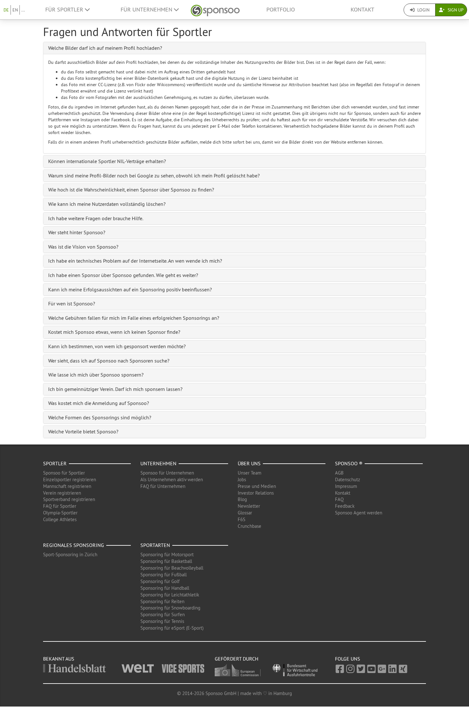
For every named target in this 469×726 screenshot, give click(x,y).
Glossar (245, 513)
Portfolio (280, 9)
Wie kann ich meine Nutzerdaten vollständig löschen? (107, 204)
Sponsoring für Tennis (162, 621)
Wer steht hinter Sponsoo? (76, 232)
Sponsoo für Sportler (64, 473)
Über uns (249, 463)
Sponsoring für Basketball (166, 561)
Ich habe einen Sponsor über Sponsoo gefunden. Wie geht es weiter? (123, 275)
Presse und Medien (257, 486)
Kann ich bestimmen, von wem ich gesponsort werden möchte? (117, 346)
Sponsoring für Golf (160, 581)
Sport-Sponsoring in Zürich (70, 554)
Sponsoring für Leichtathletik (169, 595)
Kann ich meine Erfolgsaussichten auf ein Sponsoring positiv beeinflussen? (130, 289)
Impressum (346, 486)
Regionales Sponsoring (73, 545)
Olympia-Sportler (60, 513)
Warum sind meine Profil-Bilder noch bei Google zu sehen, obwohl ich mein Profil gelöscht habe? (154, 175)
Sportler (55, 463)
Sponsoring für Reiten (162, 601)
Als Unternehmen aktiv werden (171, 479)
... (23, 10)
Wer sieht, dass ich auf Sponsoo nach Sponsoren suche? (108, 360)
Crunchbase (249, 526)
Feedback (344, 506)
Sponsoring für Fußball (163, 575)
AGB (339, 473)
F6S (241, 519)
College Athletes (60, 519)
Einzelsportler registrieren (69, 479)
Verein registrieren (62, 493)
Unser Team (249, 473)
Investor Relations (256, 493)
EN (15, 10)
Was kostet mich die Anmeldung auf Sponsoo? (98, 403)
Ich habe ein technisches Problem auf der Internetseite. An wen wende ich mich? (135, 261)
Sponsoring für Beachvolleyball (171, 568)
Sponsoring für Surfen (162, 614)
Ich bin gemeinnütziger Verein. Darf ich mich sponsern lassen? (115, 389)
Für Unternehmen (147, 9)
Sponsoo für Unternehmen (167, 473)
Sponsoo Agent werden (358, 513)
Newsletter (249, 506)
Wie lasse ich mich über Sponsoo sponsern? (96, 374)
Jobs (242, 479)
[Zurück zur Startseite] (215, 9)
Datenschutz (347, 479)
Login (422, 10)
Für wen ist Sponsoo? (71, 303)
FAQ (339, 499)
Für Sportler (65, 9)
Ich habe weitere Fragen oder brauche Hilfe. (95, 218)
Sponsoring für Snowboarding (170, 608)
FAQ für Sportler (59, 506)
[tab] (234, 48)
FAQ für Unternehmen (162, 486)
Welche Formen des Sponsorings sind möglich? (99, 417)
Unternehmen (158, 463)
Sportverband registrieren (69, 499)
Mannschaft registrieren (67, 486)
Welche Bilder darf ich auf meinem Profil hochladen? (105, 48)
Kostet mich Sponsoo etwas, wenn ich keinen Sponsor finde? (114, 332)
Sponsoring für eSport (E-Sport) (172, 628)
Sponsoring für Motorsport (167, 554)
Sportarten (155, 545)
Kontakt (362, 9)
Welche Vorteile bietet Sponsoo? (83, 431)
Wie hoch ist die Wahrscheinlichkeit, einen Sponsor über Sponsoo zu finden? (131, 189)
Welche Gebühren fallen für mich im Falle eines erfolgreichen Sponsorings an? (133, 318)
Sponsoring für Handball (164, 588)
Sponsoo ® (348, 463)
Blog (242, 499)
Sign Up (455, 10)
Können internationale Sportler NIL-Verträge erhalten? (107, 161)
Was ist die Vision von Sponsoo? (83, 246)
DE (6, 10)
